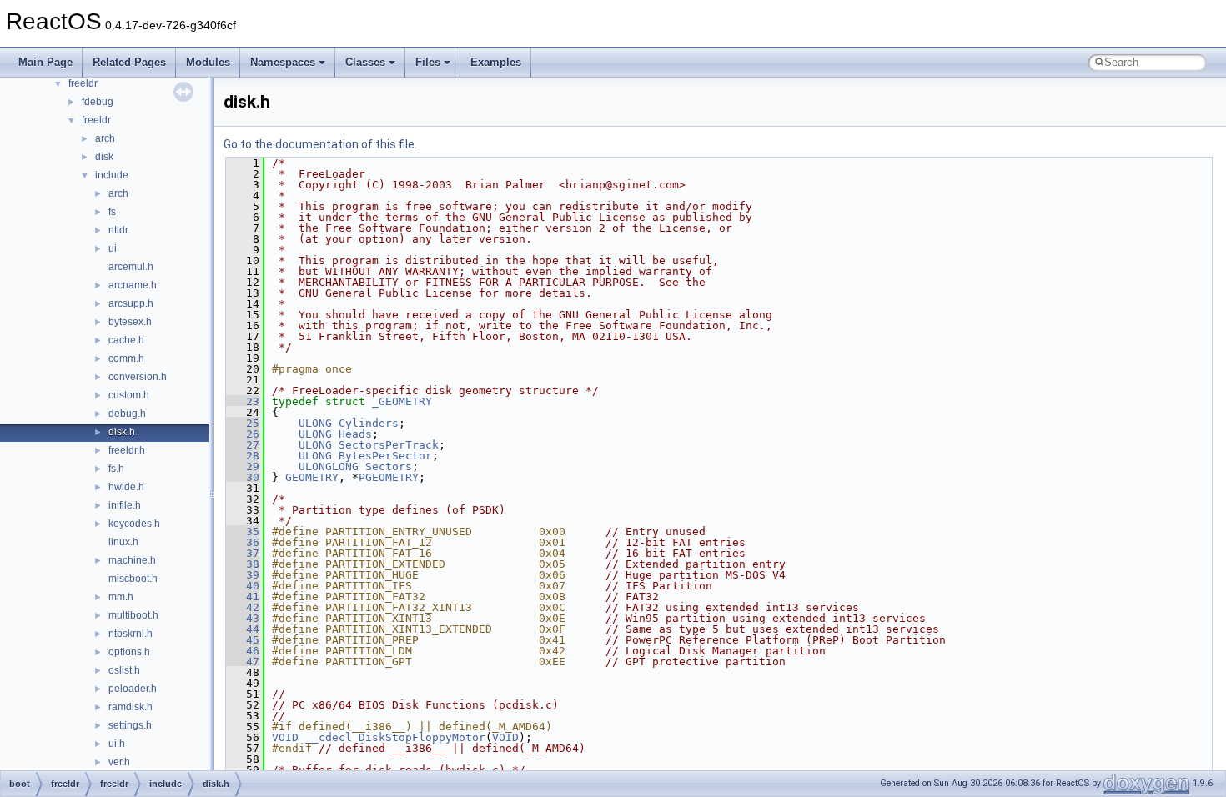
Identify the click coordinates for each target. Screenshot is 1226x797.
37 (242, 553)
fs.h (116, 468)
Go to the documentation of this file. (320, 144)
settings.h (130, 725)
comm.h (126, 358)
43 (242, 618)
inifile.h (124, 505)
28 (242, 455)
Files (427, 62)
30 (242, 477)
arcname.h (132, 285)
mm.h (120, 597)
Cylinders (369, 423)
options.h (129, 652)
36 (242, 542)
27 (242, 445)
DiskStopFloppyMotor (422, 737)
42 (242, 607)
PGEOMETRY (389, 477)
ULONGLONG (329, 466)
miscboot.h (133, 578)
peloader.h (132, 688)
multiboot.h (133, 615)
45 (242, 640)
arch (105, 138)
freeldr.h (126, 450)
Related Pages (129, 62)
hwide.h (126, 487)
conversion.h (137, 377)
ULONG (315, 423)
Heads (355, 434)
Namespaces (282, 62)
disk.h (121, 432)
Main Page (45, 62)
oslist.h (124, 670)
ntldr (118, 230)
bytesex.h (130, 322)
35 (242, 531)
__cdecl (328, 737)
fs (112, 212)
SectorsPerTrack (389, 445)
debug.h (127, 413)
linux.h (123, 542)
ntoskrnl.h (130, 633)
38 (242, 564)
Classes (365, 62)
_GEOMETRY (402, 401)
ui (112, 248)
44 (242, 629)
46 (242, 650)
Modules (208, 62)
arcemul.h (130, 267)
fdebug (97, 102)
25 (242, 423)
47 (242, 661)
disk (104, 157)
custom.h (128, 395)
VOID (285, 737)
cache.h (126, 340)
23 (242, 401)
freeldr (83, 83)
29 (242, 466)
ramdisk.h (130, 707)
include (111, 175)
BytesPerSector (385, 455)
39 (242, 575)
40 (242, 585)
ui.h (116, 743)
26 (242, 434)
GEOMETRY (312, 477)
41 (242, 596)
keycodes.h (134, 523)
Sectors (388, 466)
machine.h (132, 560)
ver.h (119, 762)
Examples (495, 62)
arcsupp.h (130, 303)
